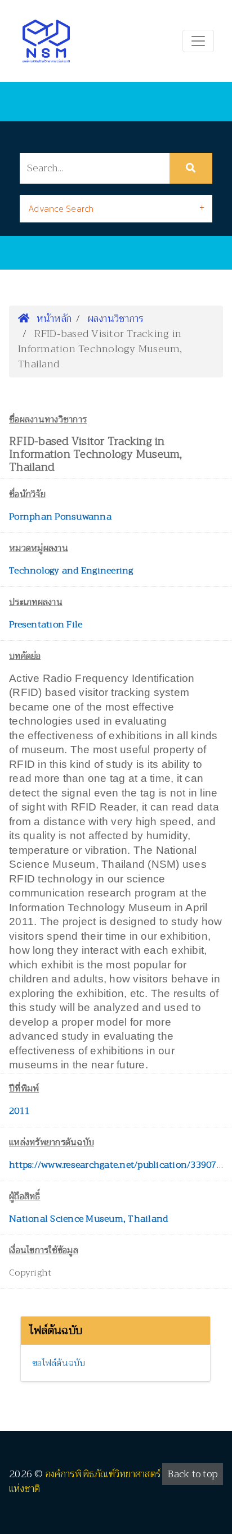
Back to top (192, 1474)
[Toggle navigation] (198, 41)
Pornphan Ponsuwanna (60, 517)
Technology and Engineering (71, 571)
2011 (19, 1111)
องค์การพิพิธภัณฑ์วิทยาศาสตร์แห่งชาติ (85, 1481)
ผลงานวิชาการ (116, 318)
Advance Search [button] (61, 208)
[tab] (116, 208)
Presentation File (45, 624)
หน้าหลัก (52, 318)
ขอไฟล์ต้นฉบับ (59, 1363)
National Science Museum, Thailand (88, 1219)
